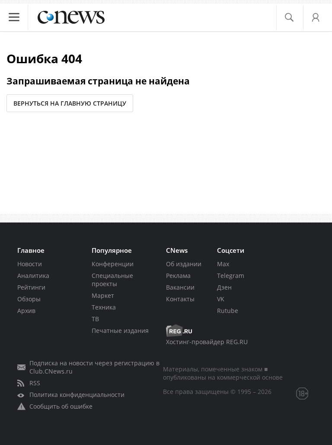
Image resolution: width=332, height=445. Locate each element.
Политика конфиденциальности (76, 394)
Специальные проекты (112, 279)
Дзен (224, 287)
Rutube (227, 310)
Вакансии (180, 287)
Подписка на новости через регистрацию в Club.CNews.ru (94, 367)
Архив (26, 310)
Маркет (103, 295)
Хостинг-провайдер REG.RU (207, 342)
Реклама (178, 275)
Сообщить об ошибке (61, 406)
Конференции (113, 264)
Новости (29, 264)
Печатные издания (120, 330)
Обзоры (29, 299)
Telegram (230, 275)
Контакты (180, 299)
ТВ (95, 319)
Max (223, 264)
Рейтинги (31, 287)
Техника (104, 307)
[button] (289, 17)
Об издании (183, 264)
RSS (34, 383)
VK (220, 299)
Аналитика (33, 275)
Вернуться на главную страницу (69, 103)
